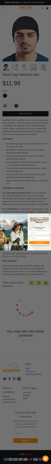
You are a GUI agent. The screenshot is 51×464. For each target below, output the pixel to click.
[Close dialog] (49, 215)
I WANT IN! (39, 242)
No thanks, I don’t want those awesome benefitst (39, 245)
